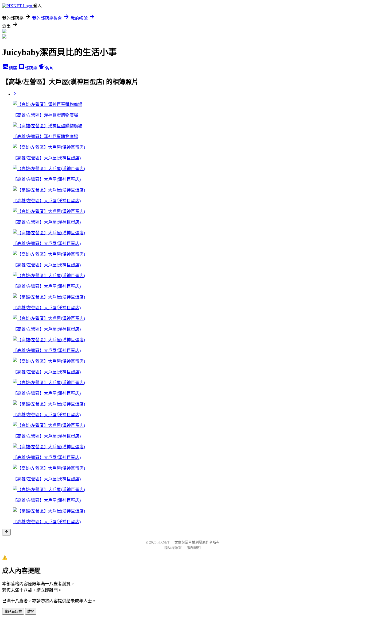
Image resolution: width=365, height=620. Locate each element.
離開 (30, 612)
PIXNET (163, 542)
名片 (49, 68)
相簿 (13, 68)
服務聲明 (194, 548)
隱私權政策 (173, 548)
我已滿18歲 (13, 612)
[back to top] (6, 532)
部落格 (31, 68)
